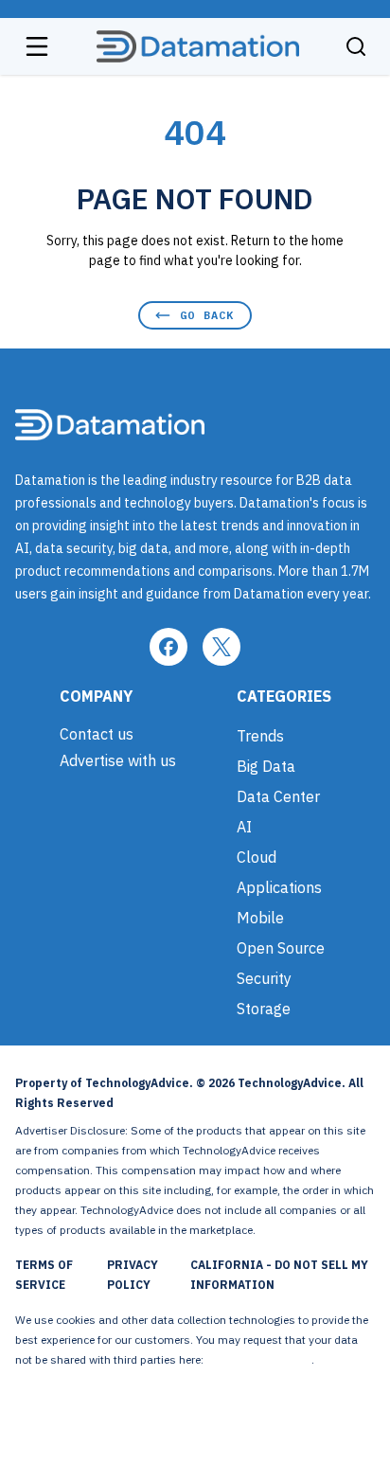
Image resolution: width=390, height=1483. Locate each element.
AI (244, 826)
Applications (279, 887)
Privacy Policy (132, 1275)
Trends (260, 735)
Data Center (278, 796)
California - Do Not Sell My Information (279, 1275)
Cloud (256, 857)
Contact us (96, 734)
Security (264, 978)
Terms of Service (44, 1275)
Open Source (281, 947)
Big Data (266, 766)
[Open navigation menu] (37, 46)
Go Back (207, 315)
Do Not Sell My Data (258, 1359)
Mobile (260, 917)
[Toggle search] (356, 46)
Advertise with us (118, 760)
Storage (264, 1008)
